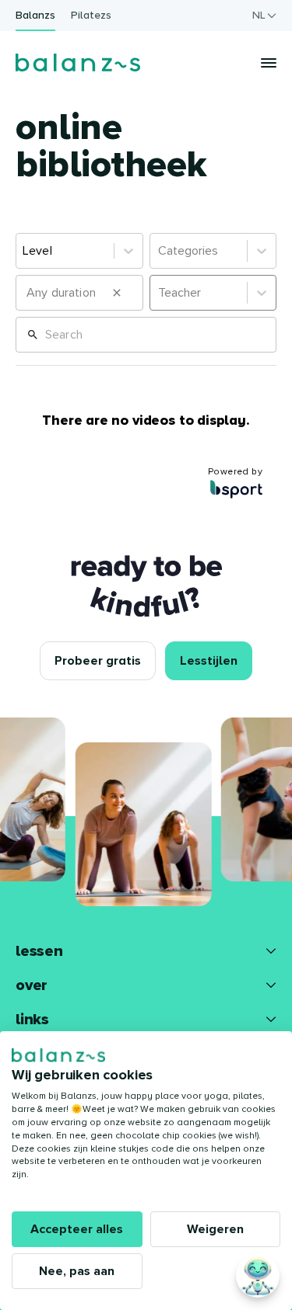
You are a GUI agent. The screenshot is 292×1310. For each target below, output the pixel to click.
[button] (116, 292)
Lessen (39, 951)
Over (31, 985)
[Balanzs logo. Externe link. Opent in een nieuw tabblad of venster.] (58, 1055)
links (32, 1019)
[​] (79, 293)
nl (259, 15)
